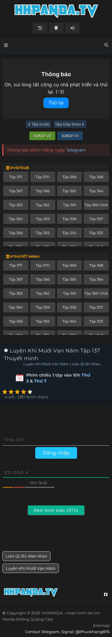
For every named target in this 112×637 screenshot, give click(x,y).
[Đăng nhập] (72, 28)
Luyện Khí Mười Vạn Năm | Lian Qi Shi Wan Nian (61, 364)
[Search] (106, 46)
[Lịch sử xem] (40, 28)
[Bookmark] (56, 28)
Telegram (76, 150)
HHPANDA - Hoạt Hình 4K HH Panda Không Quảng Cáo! (56, 11)
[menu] (6, 46)
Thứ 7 (40, 381)
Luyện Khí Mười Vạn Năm (31, 568)
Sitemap (101, 625)
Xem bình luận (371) (56, 510)
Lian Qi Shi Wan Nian (26, 556)
